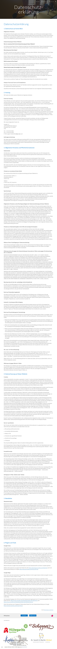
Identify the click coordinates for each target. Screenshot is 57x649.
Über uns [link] (50, 1)
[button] (55, 1)
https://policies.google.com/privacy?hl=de (28, 569)
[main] (28, 9)
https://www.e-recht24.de (48, 609)
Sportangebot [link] (43, 1)
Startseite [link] (38, 1)
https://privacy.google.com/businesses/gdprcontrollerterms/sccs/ (18, 602)
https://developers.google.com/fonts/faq (38, 567)
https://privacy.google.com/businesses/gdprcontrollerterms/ (24, 600)
